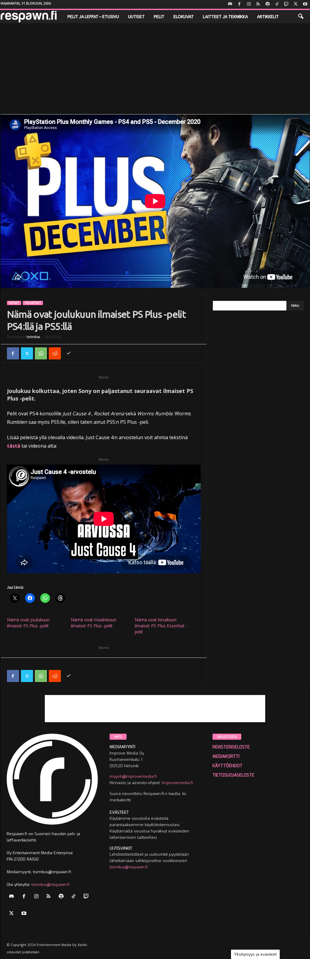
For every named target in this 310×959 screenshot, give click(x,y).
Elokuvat (183, 16)
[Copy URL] (69, 353)
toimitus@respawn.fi (50, 884)
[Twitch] (286, 4)
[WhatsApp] (41, 353)
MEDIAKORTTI (226, 756)
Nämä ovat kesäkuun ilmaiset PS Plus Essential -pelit (161, 626)
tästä (13, 445)
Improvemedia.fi (177, 782)
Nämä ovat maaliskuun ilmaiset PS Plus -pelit (93, 623)
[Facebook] (239, 4)
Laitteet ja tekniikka (225, 16)
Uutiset (136, 16)
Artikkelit (268, 16)
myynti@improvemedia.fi (133, 776)
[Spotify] (267, 4)
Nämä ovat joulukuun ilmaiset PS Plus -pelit (28, 623)
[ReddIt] (55, 353)
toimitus (33, 337)
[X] (295, 4)
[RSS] (258, 4)
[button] (300, 16)
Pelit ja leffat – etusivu (93, 16)
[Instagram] (248, 4)
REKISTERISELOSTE (231, 747)
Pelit (159, 16)
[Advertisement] (155, 68)
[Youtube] (305, 4)
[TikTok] (277, 4)
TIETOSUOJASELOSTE (233, 775)
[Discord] (230, 4)
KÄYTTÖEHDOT (227, 766)
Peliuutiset (33, 303)
